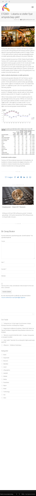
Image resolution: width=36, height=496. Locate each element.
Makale (5, 376)
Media (5, 379)
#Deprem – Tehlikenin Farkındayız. (13, 345)
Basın (4, 354)
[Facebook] (6, 1)
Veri (4, 395)
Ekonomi (5, 361)
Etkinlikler (5, 364)
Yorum (3, 241)
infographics (6, 370)
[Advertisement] (18, 420)
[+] (18, 196)
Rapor (5, 385)
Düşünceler (6, 358)
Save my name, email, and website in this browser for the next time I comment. (17, 286)
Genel (4, 367)
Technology (6, 391)
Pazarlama (6, 382)
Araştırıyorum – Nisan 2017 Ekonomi (13, 207)
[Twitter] (3, 1)
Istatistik (5, 373)
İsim (2, 262)
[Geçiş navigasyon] (33, 7)
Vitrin (4, 398)
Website (3, 276)
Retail (4, 388)
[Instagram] (9, 1)
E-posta (3, 269)
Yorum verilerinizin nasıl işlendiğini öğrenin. (13, 297)
